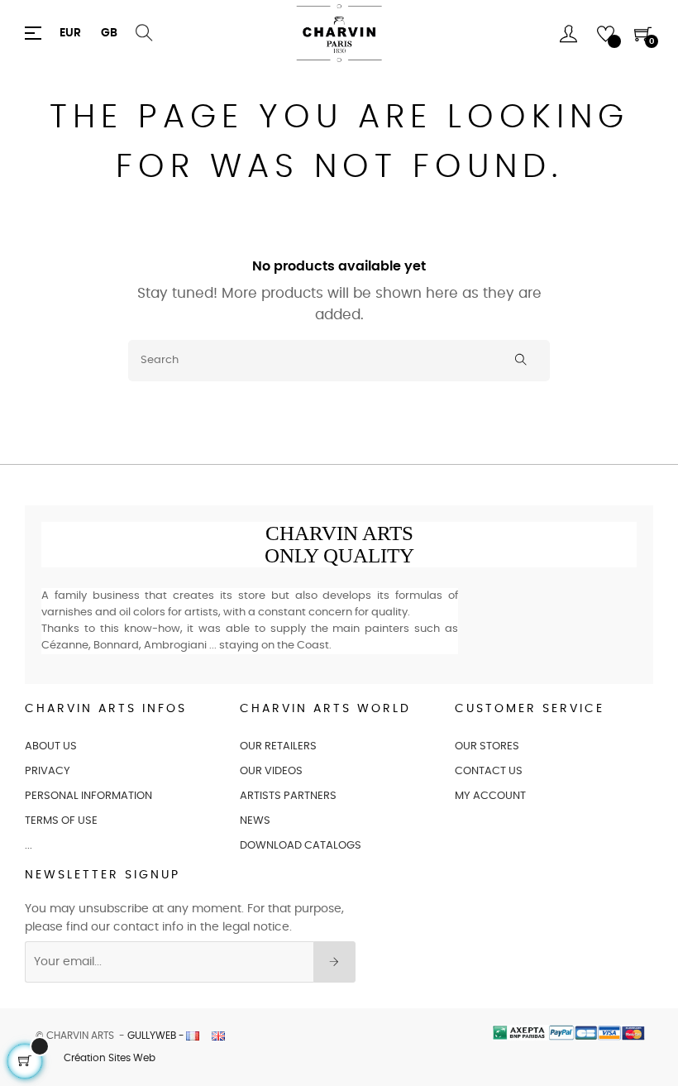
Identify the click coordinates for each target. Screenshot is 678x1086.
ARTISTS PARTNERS (288, 796)
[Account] (568, 33)
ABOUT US (51, 746)
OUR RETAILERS (278, 746)
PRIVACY (47, 771)
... (28, 845)
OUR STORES (487, 746)
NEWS (255, 821)
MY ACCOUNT (490, 796)
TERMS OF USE (61, 821)
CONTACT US (489, 771)
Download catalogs (300, 845)
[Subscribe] (334, 962)
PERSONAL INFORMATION (88, 796)
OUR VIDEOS (271, 771)
